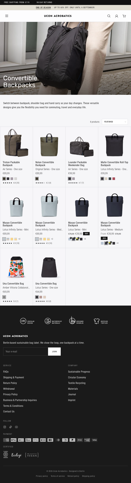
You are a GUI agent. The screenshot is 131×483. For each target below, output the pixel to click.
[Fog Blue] (102, 243)
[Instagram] (4, 427)
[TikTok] (10, 427)
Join (54, 352)
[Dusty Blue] (4, 239)
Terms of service (58, 476)
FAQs (5, 371)
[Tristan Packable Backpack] (16, 143)
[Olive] (4, 178)
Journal (72, 394)
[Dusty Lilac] (11, 178)
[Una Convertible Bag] (16, 264)
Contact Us (8, 411)
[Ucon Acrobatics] (57, 16)
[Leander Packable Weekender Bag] (82, 143)
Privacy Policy (10, 394)
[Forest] (109, 178)
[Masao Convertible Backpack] (16, 203)
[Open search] (108, 15)
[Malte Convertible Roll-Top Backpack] (114, 143)
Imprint (71, 400)
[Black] (8, 178)
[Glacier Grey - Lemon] (15, 239)
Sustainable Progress (79, 371)
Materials (73, 388)
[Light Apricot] (44, 297)
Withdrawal (9, 388)
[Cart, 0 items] (124, 15)
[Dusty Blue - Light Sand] (8, 239)
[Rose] (40, 297)
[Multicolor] (4, 297)
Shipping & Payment (13, 377)
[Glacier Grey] (15, 178)
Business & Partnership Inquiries (20, 400)
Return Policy (10, 383)
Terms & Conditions (13, 405)
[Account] (116, 15)
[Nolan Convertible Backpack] (49, 143)
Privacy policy (42, 476)
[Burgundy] (113, 178)
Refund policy (73, 476)
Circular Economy (77, 377)
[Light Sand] (106, 178)
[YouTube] (16, 427)
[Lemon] (11, 239)
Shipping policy (88, 476)
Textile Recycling (76, 383)
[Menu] (6, 15)
